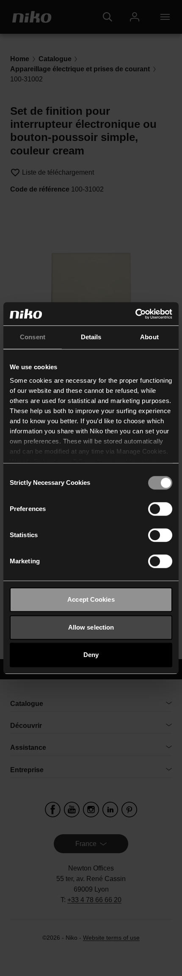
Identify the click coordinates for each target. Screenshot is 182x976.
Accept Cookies (90, 599)
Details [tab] (91, 337)
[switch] (160, 509)
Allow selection (91, 627)
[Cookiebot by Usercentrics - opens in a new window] (135, 313)
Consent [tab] (32, 337)
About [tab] (149, 337)
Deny (91, 654)
